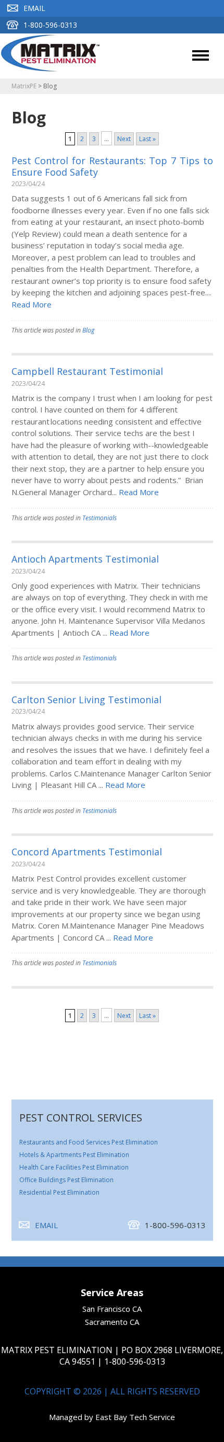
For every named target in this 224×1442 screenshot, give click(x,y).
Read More (31, 304)
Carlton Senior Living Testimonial (86, 699)
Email (34, 8)
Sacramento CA (112, 1322)
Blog (88, 330)
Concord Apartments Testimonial (86, 851)
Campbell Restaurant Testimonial (87, 371)
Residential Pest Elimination (59, 1192)
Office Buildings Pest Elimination (66, 1179)
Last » (147, 138)
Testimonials (99, 517)
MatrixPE (23, 86)
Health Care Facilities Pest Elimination (74, 1167)
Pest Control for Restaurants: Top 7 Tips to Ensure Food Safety (112, 166)
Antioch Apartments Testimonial (85, 559)
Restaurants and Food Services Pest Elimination (88, 1142)
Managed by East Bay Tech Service (112, 1417)
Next (124, 138)
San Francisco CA (112, 1308)
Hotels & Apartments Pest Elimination (74, 1154)
